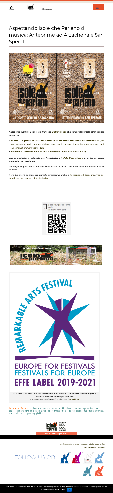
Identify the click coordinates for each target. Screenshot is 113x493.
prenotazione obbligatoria (94, 447)
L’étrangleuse (59, 132)
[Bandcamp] (88, 475)
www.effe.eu (74, 399)
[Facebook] (65, 463)
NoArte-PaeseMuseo (72, 158)
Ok (69, 490)
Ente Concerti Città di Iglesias (33, 178)
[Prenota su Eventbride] (99, 475)
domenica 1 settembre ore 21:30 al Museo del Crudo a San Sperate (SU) (48, 151)
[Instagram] (77, 463)
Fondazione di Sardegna (82, 175)
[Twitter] (99, 463)
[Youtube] (88, 463)
